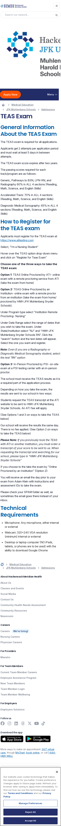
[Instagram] (9, 723)
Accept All (30, 820)
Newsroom (7, 616)
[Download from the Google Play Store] (38, 739)
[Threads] (23, 723)
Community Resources (14, 610)
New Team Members (13, 683)
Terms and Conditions (20, 793)
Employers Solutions (13, 709)
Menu (50, 94)
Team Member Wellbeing (15, 694)
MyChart (20, 752)
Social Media (8, 593)
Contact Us (7, 599)
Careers (5, 631)
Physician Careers (11, 642)
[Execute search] (57, 14)
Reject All (30, 812)
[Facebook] (3, 723)
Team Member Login (13, 688)
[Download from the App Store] (12, 739)
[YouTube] (36, 723)
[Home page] (3, 105)
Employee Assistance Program (18, 677)
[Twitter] (30, 723)
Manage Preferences (30, 803)
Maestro (5, 657)
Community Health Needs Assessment (23, 605)
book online (32, 752)
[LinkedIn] (16, 723)
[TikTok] (43, 723)
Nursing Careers (10, 636)
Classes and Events (12, 588)
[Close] (57, 772)
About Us (6, 582)
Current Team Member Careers (19, 672)
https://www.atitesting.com (17, 240)
